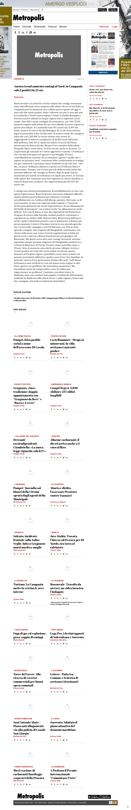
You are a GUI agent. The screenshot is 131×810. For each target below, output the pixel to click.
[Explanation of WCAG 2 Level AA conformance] (113, 803)
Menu (62, 26)
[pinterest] (27, 32)
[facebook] (15, 32)
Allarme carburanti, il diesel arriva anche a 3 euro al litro (65, 443)
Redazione (24, 10)
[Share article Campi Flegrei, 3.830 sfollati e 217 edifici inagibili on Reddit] (67, 409)
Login (115, 26)
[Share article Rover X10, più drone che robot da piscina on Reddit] (106, 98)
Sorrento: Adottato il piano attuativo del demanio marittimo (63, 726)
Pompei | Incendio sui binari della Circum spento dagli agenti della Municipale (29, 493)
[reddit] (34, 32)
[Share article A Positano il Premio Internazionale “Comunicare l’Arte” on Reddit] (67, 784)
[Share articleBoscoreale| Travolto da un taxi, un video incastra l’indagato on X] (55, 598)
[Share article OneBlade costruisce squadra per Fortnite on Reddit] (106, 138)
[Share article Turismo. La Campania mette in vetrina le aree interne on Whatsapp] (27, 603)
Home (16, 26)
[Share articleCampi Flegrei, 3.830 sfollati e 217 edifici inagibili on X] (55, 409)
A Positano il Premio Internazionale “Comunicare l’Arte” (63, 774)
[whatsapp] (30, 32)
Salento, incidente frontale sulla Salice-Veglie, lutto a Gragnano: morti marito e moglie (29, 541)
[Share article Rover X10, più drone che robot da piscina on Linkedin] (97, 98)
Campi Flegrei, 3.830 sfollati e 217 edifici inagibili (64, 391)
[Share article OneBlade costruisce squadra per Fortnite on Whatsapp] (103, 138)
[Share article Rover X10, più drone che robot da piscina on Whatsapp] (103, 98)
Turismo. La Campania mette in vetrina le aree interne (28, 588)
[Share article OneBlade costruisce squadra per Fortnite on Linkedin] (97, 138)
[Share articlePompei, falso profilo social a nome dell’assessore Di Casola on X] (18, 357)
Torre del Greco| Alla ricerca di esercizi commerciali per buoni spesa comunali (28, 679)
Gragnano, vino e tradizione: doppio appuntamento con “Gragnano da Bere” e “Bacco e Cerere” (27, 395)
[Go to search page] (42, 9)
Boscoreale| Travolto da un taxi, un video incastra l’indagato (67, 588)
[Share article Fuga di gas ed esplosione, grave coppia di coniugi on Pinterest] (24, 644)
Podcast (52, 26)
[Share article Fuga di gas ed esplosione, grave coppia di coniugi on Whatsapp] (27, 644)
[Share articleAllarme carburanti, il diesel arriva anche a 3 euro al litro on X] (55, 457)
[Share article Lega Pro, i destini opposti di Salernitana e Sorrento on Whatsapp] (64, 644)
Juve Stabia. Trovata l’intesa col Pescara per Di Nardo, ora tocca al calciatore (67, 541)
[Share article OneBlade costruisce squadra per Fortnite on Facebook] (91, 138)
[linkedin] (23, 32)
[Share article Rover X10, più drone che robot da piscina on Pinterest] (100, 98)
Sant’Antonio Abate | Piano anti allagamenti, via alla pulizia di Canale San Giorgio (29, 727)
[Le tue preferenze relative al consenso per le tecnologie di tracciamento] (128, 807)
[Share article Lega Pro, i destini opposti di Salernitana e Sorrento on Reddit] (67, 644)
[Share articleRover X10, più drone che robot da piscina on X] (94, 98)
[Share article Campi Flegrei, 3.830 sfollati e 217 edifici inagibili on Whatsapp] (64, 409)
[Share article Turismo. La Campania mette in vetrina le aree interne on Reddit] (30, 603)
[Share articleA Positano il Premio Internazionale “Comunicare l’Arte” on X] (55, 784)
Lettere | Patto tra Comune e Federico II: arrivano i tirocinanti (64, 677)
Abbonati (104, 26)
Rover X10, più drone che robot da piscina (101, 90)
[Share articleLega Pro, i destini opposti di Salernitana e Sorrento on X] (55, 644)
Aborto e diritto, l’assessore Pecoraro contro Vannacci (63, 491)
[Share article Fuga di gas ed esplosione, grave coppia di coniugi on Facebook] (15, 644)
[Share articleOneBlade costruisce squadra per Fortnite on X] (94, 138)
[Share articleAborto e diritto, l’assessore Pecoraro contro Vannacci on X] (55, 506)
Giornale (26, 26)
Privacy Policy (72, 802)
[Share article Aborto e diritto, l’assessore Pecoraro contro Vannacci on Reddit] (67, 506)
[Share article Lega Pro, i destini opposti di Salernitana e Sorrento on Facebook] (52, 644)
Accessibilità (82, 802)
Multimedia (39, 26)
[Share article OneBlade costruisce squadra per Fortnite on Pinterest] (100, 138)
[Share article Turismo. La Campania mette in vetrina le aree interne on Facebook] (15, 603)
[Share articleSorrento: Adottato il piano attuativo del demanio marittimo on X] (55, 740)
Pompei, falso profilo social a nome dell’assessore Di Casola (28, 343)
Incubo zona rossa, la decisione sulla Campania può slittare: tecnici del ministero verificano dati (48, 299)
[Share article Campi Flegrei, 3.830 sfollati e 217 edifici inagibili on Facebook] (52, 409)
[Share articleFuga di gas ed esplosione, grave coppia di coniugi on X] (18, 644)
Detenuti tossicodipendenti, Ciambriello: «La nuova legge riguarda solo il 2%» (29, 445)
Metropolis (16, 10)
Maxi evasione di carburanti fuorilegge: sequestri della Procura (28, 774)
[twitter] (19, 32)
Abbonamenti (34, 10)
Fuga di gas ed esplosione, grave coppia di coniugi (29, 635)
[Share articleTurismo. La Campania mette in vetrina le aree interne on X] (18, 603)
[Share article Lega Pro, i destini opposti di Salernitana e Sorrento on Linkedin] (58, 644)
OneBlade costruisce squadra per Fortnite (103, 130)
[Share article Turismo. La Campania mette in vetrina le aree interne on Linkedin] (21, 603)
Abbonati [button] (103, 72)
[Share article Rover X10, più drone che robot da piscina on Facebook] (91, 98)
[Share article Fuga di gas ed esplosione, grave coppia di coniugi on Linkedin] (21, 644)
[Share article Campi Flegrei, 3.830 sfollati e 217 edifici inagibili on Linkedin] (58, 409)
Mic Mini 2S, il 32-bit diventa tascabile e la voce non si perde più (102, 110)
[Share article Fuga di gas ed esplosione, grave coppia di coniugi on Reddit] (30, 644)
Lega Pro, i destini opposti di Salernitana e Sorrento (67, 635)
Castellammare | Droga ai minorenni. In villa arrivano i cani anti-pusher (67, 345)
